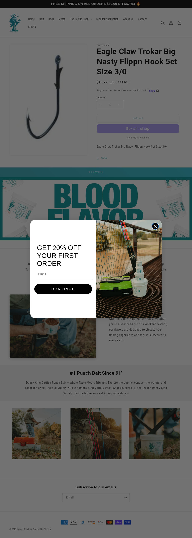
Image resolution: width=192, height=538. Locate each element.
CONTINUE (63, 289)
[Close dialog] (155, 226)
